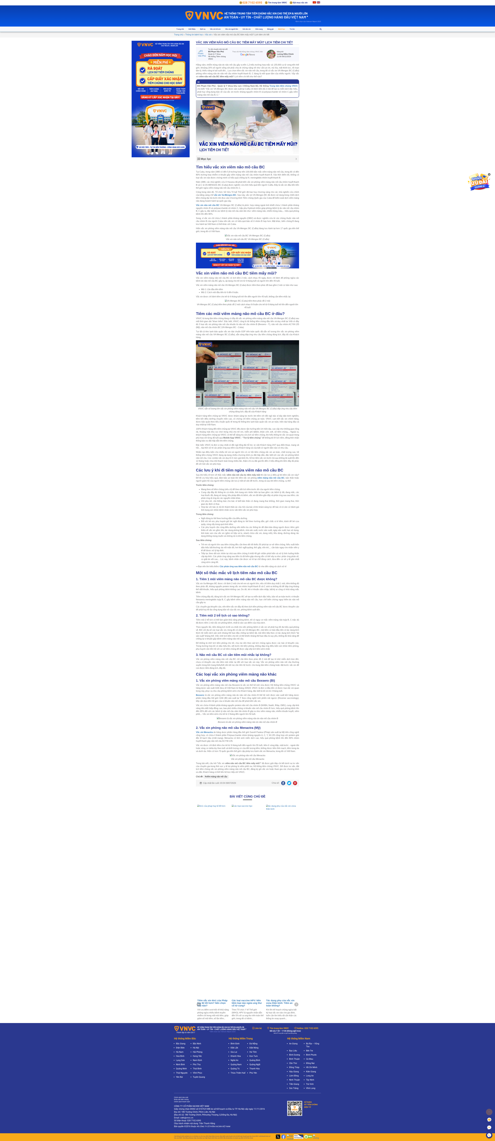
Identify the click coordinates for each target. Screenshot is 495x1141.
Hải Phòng (197, 1052)
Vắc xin (208, 34)
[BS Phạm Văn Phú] (203, 54)
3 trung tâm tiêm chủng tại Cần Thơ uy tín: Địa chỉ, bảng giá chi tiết (211, 826)
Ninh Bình (180, 1064)
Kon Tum (253, 1056)
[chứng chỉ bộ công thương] (316, 1137)
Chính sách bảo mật (181, 1097)
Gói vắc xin (247, 29)
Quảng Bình (254, 1060)
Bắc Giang (180, 1043)
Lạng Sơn (180, 1060)
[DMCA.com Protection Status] (308, 1137)
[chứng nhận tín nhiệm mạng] (298, 1137)
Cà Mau (309, 1059)
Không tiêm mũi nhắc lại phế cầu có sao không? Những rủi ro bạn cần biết (247, 1003)
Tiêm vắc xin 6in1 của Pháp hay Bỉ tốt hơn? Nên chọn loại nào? (281, 1003)
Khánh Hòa (236, 1056)
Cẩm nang (259, 29)
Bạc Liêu (293, 1050)
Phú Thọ (197, 1064)
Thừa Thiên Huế (238, 1073)
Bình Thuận (294, 1059)
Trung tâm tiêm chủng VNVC (283, 86)
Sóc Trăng (293, 1088)
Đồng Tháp (294, 1067)
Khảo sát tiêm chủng (181, 1099)
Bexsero (200, 695)
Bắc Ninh (197, 1043)
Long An (310, 1075)
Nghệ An (234, 1060)
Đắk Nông (253, 1047)
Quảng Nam (236, 1064)
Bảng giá (270, 29)
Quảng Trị (235, 1068)
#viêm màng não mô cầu (216, 776)
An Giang (293, 1043)
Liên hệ (258, 1028)
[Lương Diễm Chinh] (272, 54)
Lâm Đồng (294, 1075)
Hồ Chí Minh (311, 1067)
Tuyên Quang (199, 1077)
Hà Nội (196, 1047)
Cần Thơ (293, 1063)
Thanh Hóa (254, 1068)
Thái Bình (197, 1068)
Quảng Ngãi (254, 1064)
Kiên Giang (311, 1071)
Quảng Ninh (181, 1068)
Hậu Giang (294, 1071)
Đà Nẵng (253, 1043)
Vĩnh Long (310, 1088)
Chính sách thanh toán (182, 1102)
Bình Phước (311, 1055)
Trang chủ (180, 29)
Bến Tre (309, 1050)
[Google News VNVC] (247, 53)
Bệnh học (281, 29)
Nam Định (197, 1060)
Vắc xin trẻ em (215, 29)
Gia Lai (234, 1052)
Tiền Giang (294, 1084)
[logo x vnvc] (277, 1137)
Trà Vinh (310, 1084)
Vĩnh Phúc (197, 1073)
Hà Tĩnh (253, 1052)
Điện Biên (180, 1047)
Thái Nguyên (182, 1073)
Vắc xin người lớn (231, 29)
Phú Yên (253, 1073)
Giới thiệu (191, 29)
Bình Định (235, 1043)
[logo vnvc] (204, 15)
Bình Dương (294, 1055)
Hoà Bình (180, 1056)
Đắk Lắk (234, 1047)
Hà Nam (179, 1052)
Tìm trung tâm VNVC (279, 1028)
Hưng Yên (197, 1056)
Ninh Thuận (294, 1080)
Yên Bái (179, 1077)
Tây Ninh (310, 1080)
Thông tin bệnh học (194, 34)
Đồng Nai (310, 1063)
